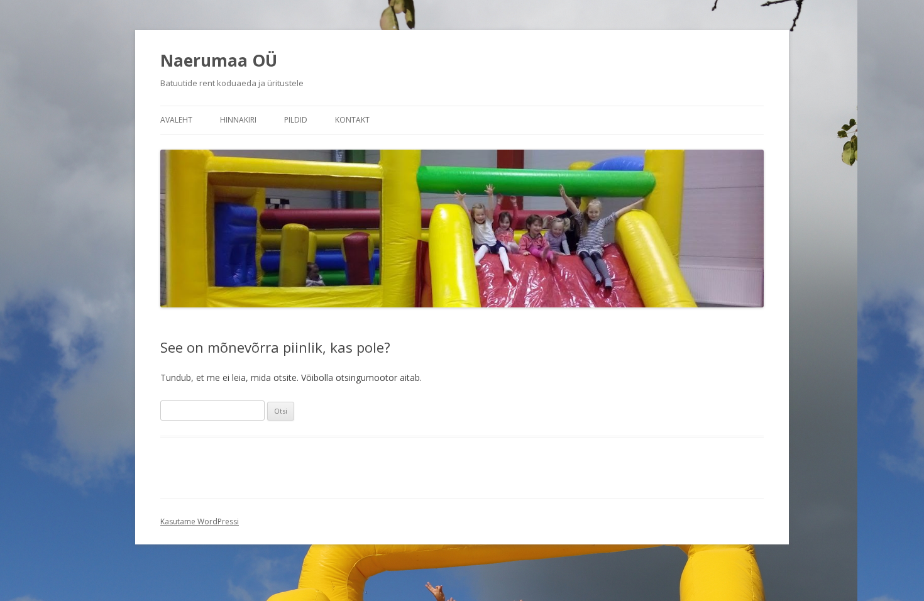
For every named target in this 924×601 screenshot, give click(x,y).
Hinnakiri (238, 119)
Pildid (295, 119)
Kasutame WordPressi (199, 521)
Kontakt (352, 119)
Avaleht (176, 119)
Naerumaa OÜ (218, 60)
